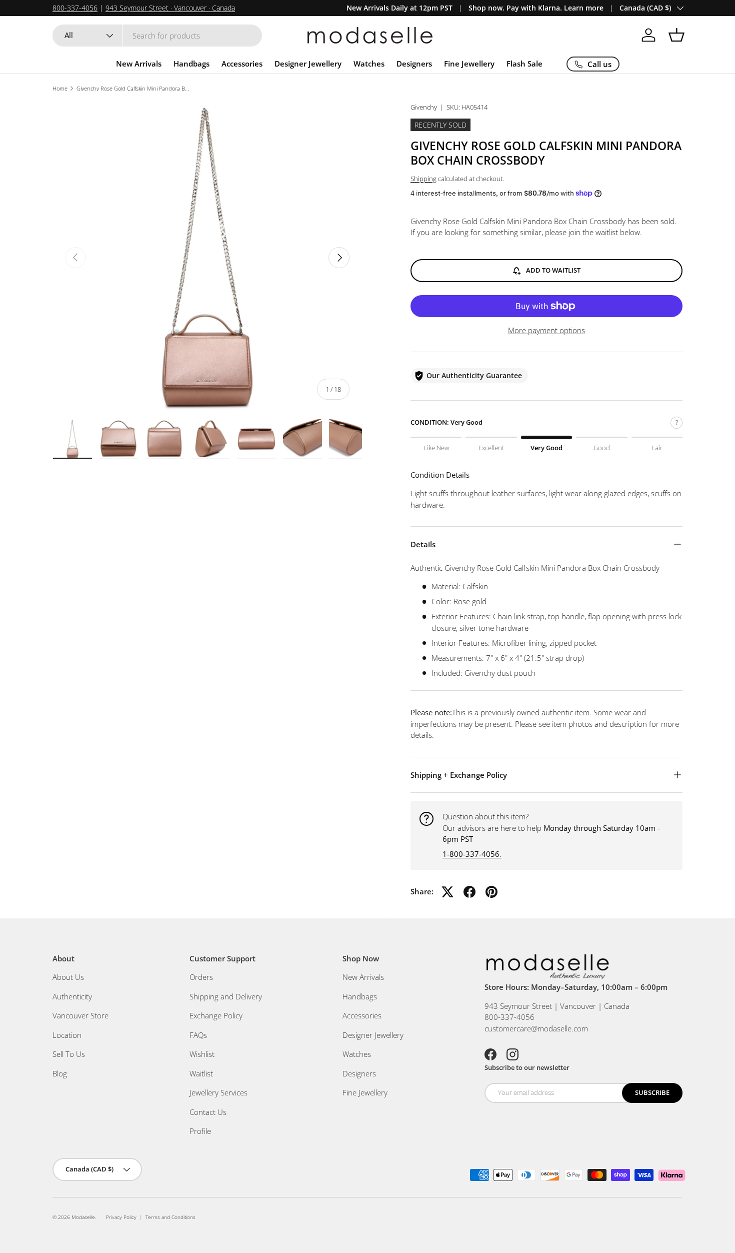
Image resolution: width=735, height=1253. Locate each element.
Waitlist (201, 1073)
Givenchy (423, 107)
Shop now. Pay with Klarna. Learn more (536, 8)
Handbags (192, 64)
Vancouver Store (80, 1015)
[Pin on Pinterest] (491, 892)
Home (60, 88)
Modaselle (83, 1216)
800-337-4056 (75, 8)
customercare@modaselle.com (536, 1028)
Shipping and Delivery (226, 996)
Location (67, 1035)
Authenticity (72, 996)
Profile (200, 1131)
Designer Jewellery (308, 64)
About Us (68, 977)
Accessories (242, 64)
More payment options (546, 330)
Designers (414, 64)
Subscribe (652, 1092)
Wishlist (202, 1054)
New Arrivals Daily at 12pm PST (399, 8)
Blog (59, 1073)
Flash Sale (524, 64)
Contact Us (208, 1112)
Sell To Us (68, 1054)
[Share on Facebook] (469, 892)
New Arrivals (139, 64)
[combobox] (157, 36)
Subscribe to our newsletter (527, 1067)
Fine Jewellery (469, 64)
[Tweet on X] (447, 892)
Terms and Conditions (171, 1216)
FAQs (198, 1035)
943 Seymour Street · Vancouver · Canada (170, 8)
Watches (369, 64)
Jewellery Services (219, 1092)
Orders (201, 977)
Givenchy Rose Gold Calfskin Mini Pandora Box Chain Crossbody (132, 88)
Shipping (423, 178)
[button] (677, 35)
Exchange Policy (216, 1015)
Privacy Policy (121, 1216)
